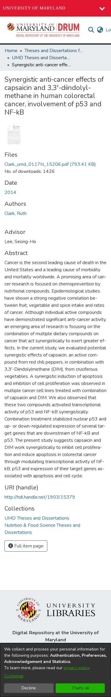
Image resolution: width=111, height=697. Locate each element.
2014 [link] (10, 192)
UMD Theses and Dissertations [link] (41, 57)
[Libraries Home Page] (55, 609)
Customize (13, 676)
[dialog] (55, 670)
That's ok (80, 688)
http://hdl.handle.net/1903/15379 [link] (39, 497)
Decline (29, 688)
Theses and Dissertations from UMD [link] (54, 50)
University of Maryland (34, 8)
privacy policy (76, 668)
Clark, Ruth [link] (15, 213)
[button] (43, 30)
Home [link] (11, 50)
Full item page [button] (28, 546)
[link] (50, 164)
